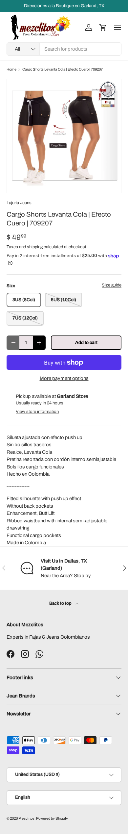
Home (11, 69)
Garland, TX (92, 5)
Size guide (111, 285)
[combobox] (64, 49)
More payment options (64, 378)
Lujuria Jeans (19, 202)
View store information (37, 411)
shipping (35, 246)
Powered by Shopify (52, 818)
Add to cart (86, 342)
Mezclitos (26, 818)
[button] (103, 27)
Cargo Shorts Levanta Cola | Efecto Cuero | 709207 (62, 69)
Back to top (61, 603)
